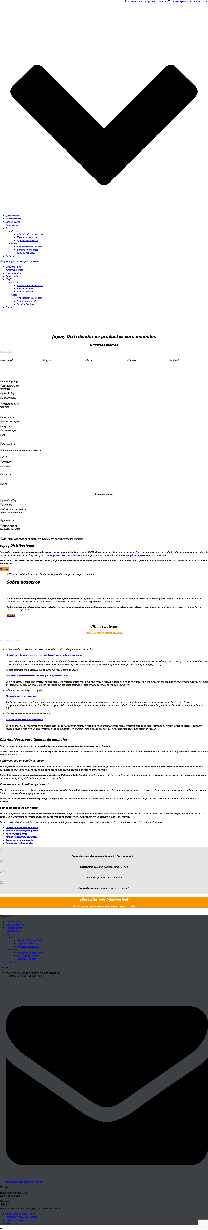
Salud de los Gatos (26, 252)
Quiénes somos (12, 215)
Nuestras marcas (13, 218)
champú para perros (135, 555)
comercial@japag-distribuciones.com (189, 1)
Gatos (14, 243)
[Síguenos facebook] (1, 1205)
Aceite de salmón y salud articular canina (24, 719)
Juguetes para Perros (27, 240)
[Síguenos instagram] (5, 1205)
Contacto (10, 256)
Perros (14, 231)
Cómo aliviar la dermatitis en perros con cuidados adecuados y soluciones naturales (44, 655)
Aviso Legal (11, 1223)
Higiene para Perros (27, 237)
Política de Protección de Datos (21, 1216)
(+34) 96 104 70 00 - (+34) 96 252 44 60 (147, 1)
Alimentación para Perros (30, 234)
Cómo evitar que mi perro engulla (21, 696)
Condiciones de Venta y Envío (20, 1213)
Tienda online (12, 225)
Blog (8, 228)
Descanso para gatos (27, 249)
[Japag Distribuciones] (20, 261)
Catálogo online (13, 221)
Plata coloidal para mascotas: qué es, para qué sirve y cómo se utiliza (37, 675)
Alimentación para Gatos (29, 246)
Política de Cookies (15, 1220)
